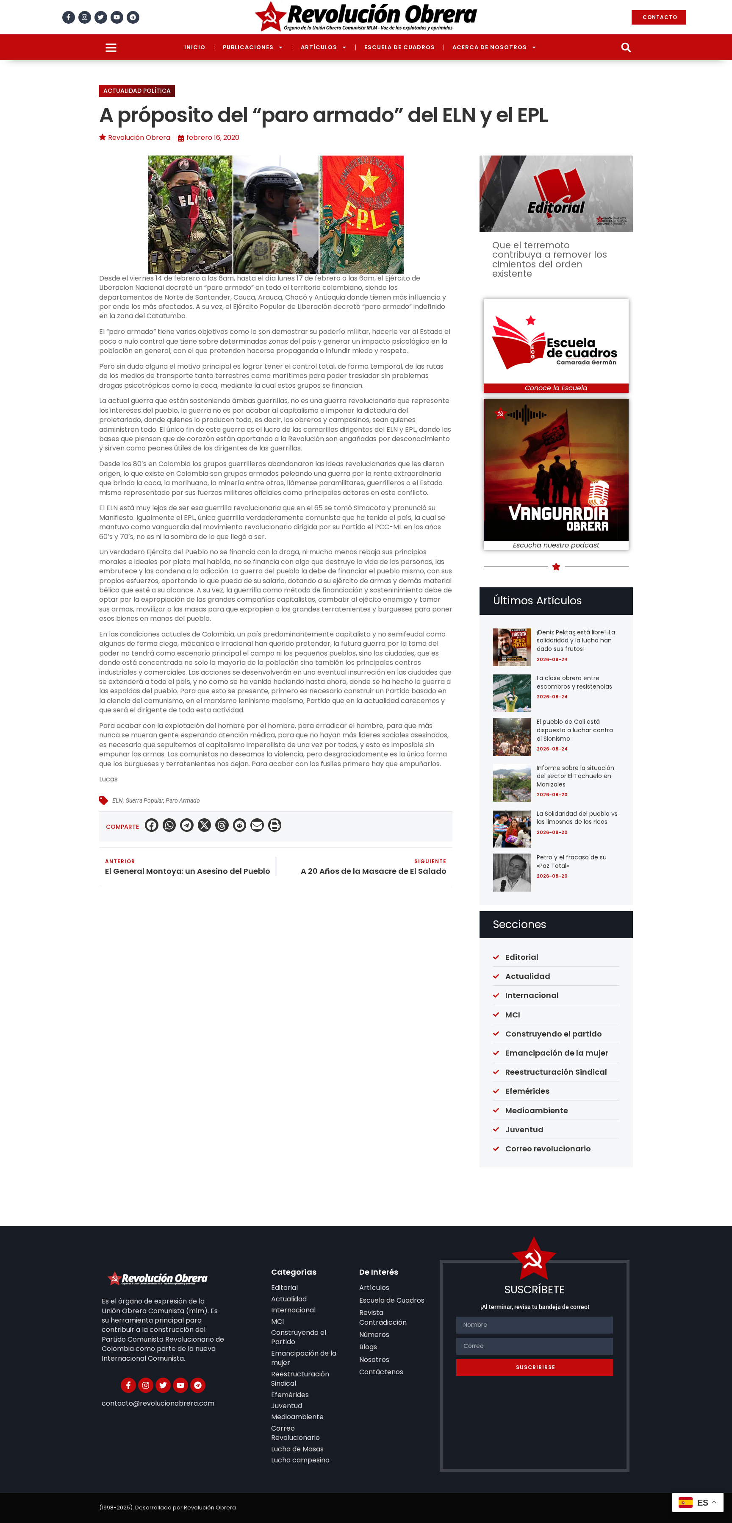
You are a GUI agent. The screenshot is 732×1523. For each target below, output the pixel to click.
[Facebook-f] (68, 17)
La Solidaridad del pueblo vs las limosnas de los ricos (577, 817)
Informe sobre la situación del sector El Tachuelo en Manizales (575, 776)
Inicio (194, 47)
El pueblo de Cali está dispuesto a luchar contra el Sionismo (575, 729)
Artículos (319, 47)
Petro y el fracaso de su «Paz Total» (572, 861)
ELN (117, 800)
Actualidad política (137, 90)
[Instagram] (84, 17)
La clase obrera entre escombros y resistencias (574, 682)
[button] (626, 47)
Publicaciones (248, 47)
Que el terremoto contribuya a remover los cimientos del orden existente (549, 259)
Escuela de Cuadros (399, 47)
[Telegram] (133, 17)
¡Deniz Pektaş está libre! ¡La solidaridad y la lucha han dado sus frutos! (576, 640)
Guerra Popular (144, 800)
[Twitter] (100, 17)
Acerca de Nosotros (489, 47)
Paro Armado (183, 800)
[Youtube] (117, 17)
